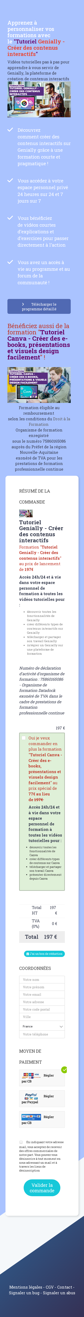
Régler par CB (37, 1078)
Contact (64, 1287)
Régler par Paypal (37, 1099)
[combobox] (42, 1025)
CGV (50, 1287)
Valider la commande (42, 1188)
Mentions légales (25, 1287)
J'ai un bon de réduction (46, 954)
